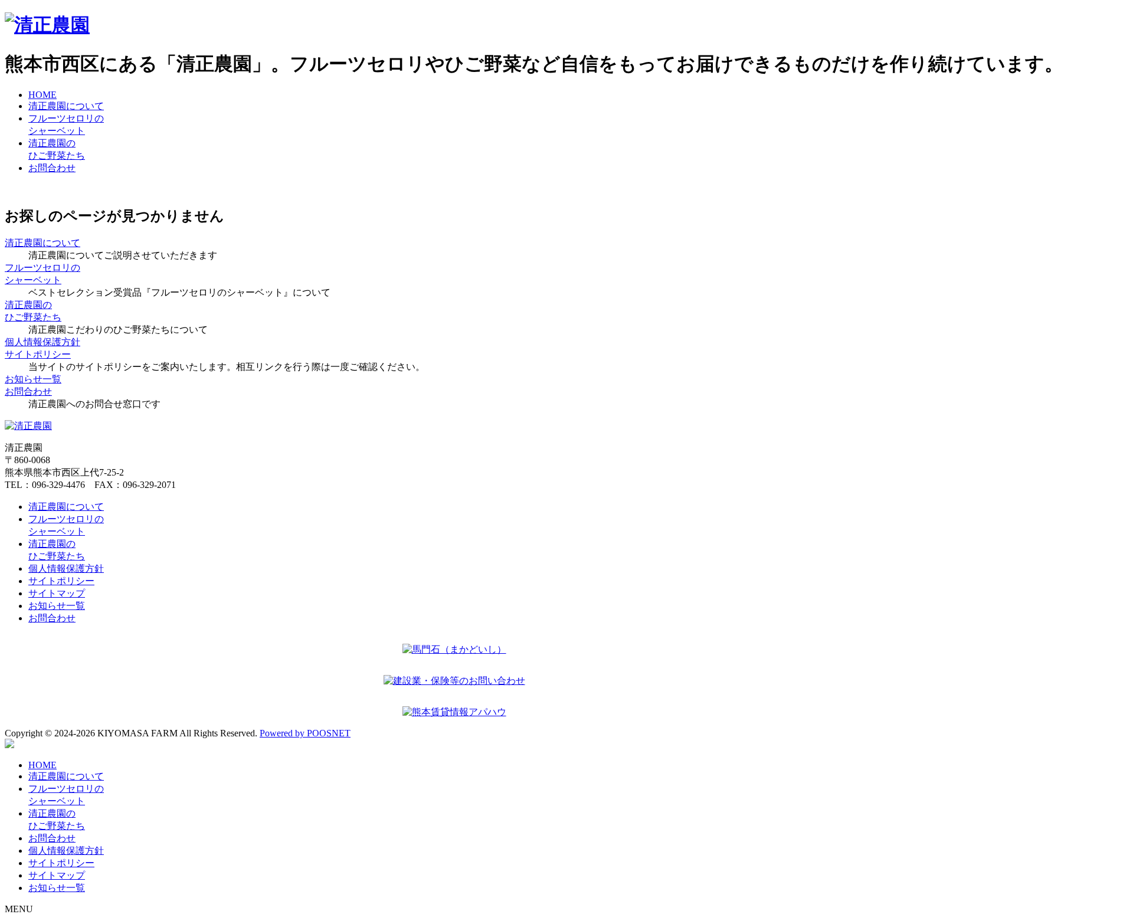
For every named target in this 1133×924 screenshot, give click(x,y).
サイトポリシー (61, 581)
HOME (42, 95)
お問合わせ (52, 168)
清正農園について (66, 106)
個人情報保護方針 (66, 568)
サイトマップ (56, 593)
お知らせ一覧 (56, 606)
